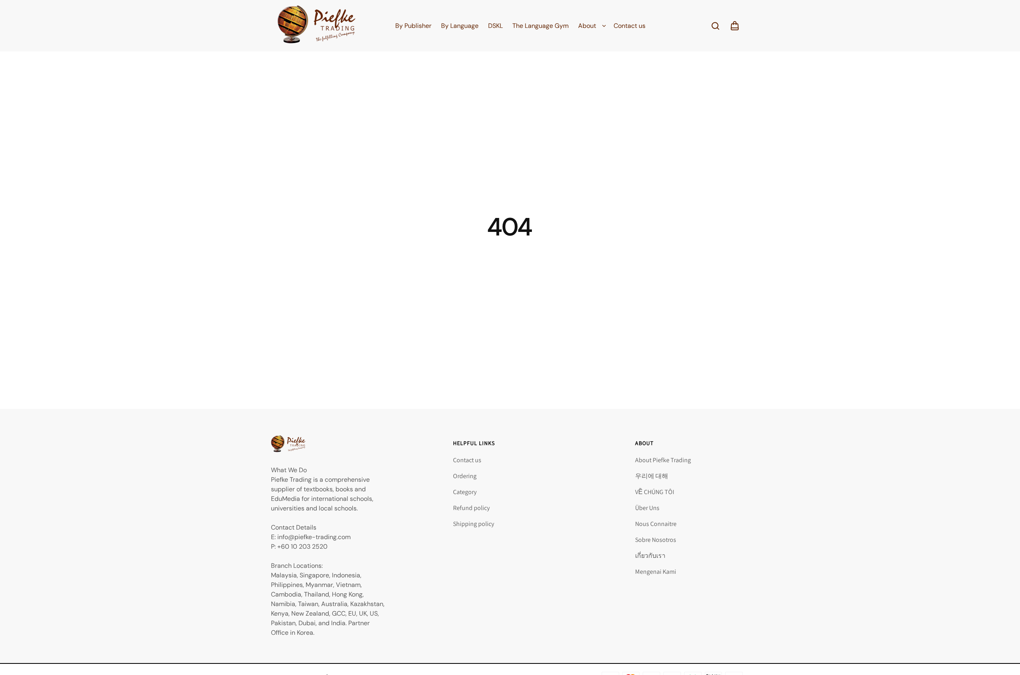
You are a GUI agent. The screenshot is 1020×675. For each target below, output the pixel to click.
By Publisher (413, 26)
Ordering (465, 476)
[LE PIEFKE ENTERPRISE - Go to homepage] (316, 25)
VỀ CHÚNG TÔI (654, 492)
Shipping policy (473, 524)
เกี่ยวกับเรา (650, 555)
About (587, 26)
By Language (460, 26)
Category (465, 492)
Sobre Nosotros (655, 540)
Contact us (629, 26)
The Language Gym (540, 26)
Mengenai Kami (655, 571)
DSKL (495, 26)
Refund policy (471, 508)
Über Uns (647, 508)
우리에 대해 (651, 476)
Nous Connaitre (656, 524)
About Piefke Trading (663, 460)
